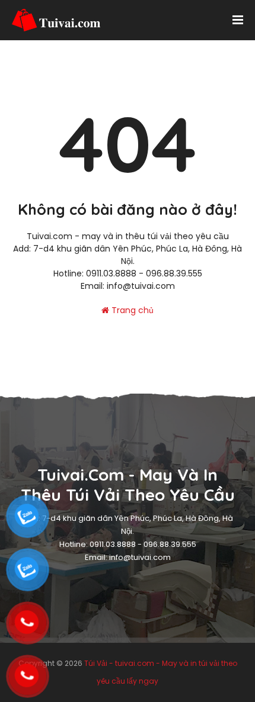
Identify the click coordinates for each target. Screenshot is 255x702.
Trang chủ (131, 310)
